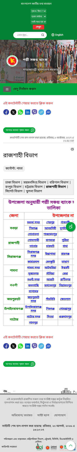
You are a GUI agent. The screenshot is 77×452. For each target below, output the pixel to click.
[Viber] (34, 112)
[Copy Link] (41, 114)
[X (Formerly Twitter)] (13, 114)
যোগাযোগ (60, 415)
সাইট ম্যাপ (43, 415)
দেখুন (38, 27)
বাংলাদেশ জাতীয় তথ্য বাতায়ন (36, 4)
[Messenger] (48, 114)
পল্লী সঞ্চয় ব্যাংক (35, 60)
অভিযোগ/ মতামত (21, 415)
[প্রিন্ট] (72, 150)
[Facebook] (6, 114)
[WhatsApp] (20, 114)
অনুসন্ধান (43, 35)
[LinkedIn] (28, 114)
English (59, 35)
